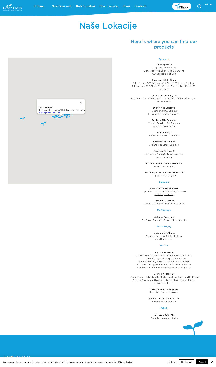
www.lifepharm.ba (164, 239)
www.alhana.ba (164, 157)
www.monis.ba (164, 101)
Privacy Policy (125, 362)
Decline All (186, 362)
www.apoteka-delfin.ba (164, 74)
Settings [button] (172, 362)
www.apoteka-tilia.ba (164, 126)
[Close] (212, 361)
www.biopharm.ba (164, 194)
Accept (202, 362)
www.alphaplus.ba (164, 283)
